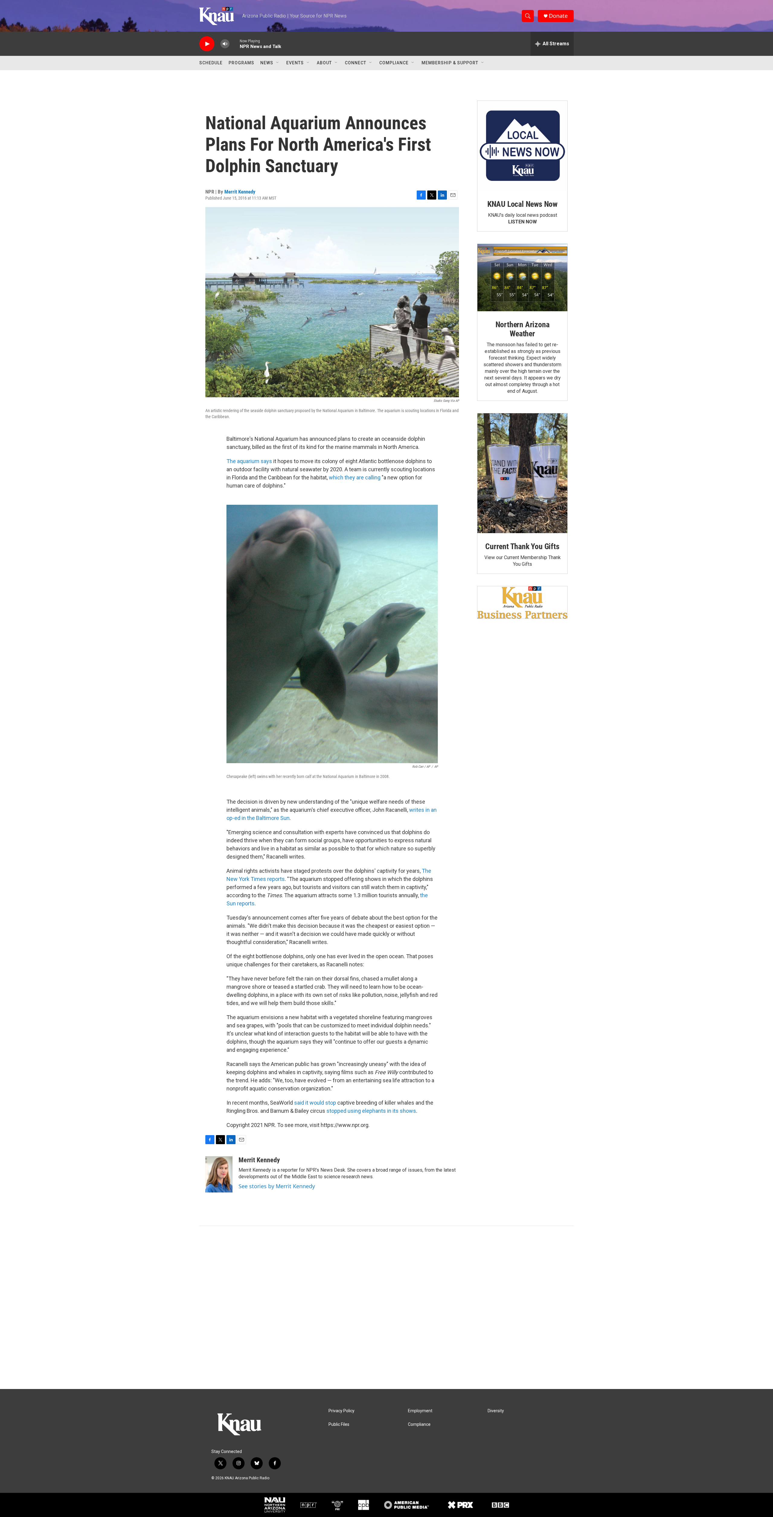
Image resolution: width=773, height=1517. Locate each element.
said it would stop (315, 1102)
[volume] (225, 44)
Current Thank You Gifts (522, 546)
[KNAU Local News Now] (522, 146)
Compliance (394, 62)
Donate (558, 16)
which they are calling (354, 477)
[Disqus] (386, 1307)
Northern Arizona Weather (523, 329)
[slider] (235, 43)
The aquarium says (249, 461)
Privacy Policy (341, 1411)
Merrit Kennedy (239, 192)
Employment (420, 1411)
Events (295, 62)
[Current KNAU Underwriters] (522, 602)
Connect (355, 62)
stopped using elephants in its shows (371, 1111)
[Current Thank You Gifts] (522, 473)
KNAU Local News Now (522, 204)
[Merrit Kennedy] (219, 1174)
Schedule (211, 62)
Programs (241, 62)
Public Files (339, 1424)
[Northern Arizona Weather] (522, 278)
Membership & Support (450, 62)
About (324, 62)
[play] (207, 43)
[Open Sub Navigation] (277, 62)
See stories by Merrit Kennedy (277, 1186)
